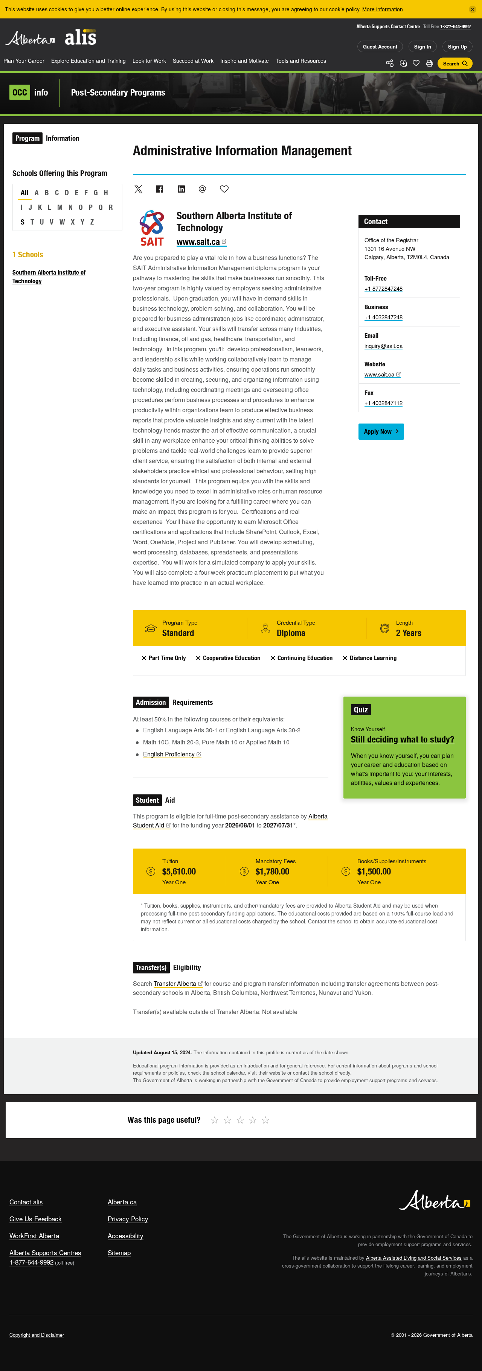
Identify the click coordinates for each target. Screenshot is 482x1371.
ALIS (80, 37)
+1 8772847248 (384, 288)
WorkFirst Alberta (34, 1235)
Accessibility (125, 1235)
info (30, 92)
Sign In (422, 46)
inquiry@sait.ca (384, 345)
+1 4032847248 (384, 317)
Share (389, 63)
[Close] (472, 9)
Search (451, 63)
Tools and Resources (301, 60)
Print (429, 63)
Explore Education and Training (88, 60)
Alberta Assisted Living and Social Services (414, 1257)
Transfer (175, 983)
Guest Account (380, 46)
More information (382, 9)
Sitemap (119, 1252)
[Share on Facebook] (159, 189)
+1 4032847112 (384, 403)
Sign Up (457, 46)
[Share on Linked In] (181, 189)
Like (416, 63)
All (25, 192)
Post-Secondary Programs (118, 92)
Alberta (30, 38)
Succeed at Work (193, 60)
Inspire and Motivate (244, 60)
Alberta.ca (122, 1201)
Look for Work (149, 60)
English (169, 754)
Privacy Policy (128, 1218)
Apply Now (378, 431)
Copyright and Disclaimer (36, 1334)
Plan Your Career (23, 60)
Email (202, 189)
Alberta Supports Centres (45, 1252)
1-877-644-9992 (455, 26)
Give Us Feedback (35, 1218)
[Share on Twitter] (138, 189)
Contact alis (26, 1201)
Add (402, 63)
